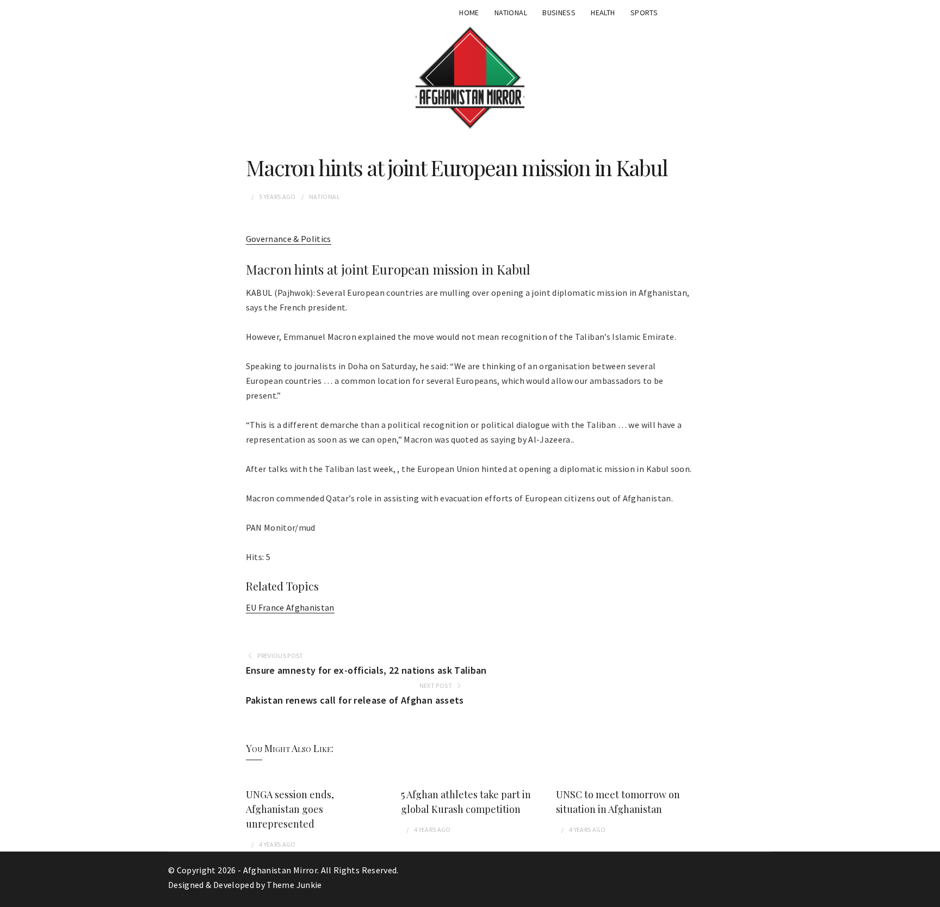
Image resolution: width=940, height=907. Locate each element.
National (510, 12)
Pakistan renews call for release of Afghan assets (355, 700)
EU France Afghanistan (290, 607)
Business (559, 12)
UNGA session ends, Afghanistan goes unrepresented (290, 809)
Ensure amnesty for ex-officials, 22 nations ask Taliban (366, 670)
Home (469, 12)
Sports (644, 12)
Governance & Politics (288, 238)
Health (603, 12)
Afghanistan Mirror (280, 870)
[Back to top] (929, 896)
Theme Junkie (294, 884)
